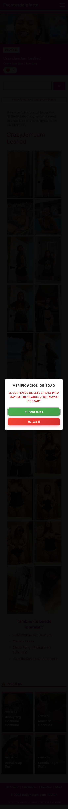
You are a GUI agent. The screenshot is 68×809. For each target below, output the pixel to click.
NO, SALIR (34, 421)
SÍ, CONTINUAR (34, 412)
